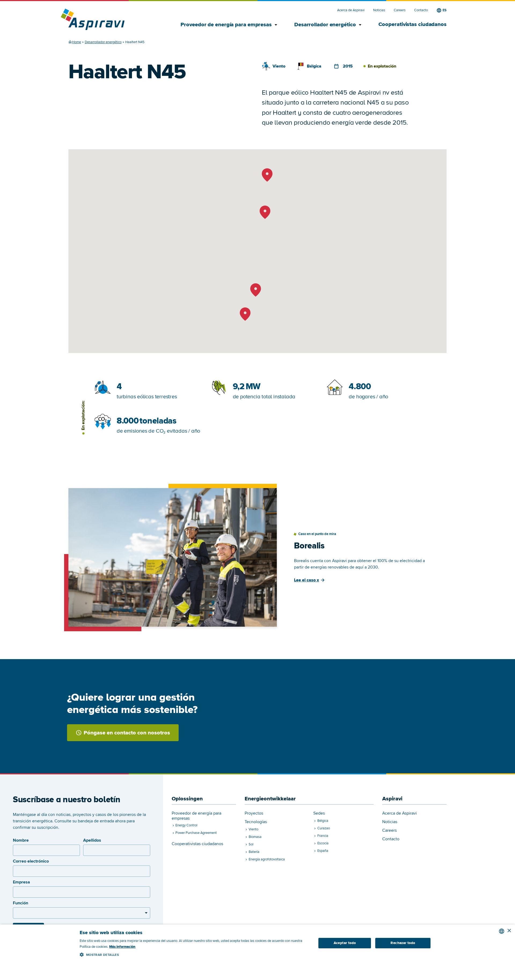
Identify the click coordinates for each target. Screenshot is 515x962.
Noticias (379, 10)
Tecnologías (256, 821)
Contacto (421, 10)
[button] (194, 954)
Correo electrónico (31, 861)
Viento (279, 66)
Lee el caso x (306, 580)
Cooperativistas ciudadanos (412, 24)
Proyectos (254, 813)
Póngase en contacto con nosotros (127, 733)
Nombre (21, 840)
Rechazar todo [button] (403, 943)
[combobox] (501, 931)
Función (20, 903)
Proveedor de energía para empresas (227, 25)
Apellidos (92, 840)
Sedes (319, 813)
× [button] (509, 931)
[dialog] (257, 943)
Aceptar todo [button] (345, 943)
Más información (122, 947)
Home (76, 42)
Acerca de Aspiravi (351, 10)
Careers (400, 10)
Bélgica (314, 66)
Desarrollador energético (325, 25)
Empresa (21, 882)
